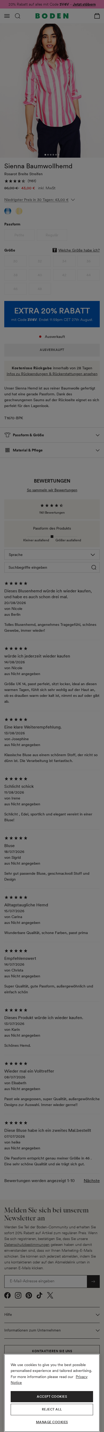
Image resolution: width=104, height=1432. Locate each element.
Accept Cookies (52, 1396)
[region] (52, 1393)
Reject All (52, 1409)
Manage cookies (52, 1422)
